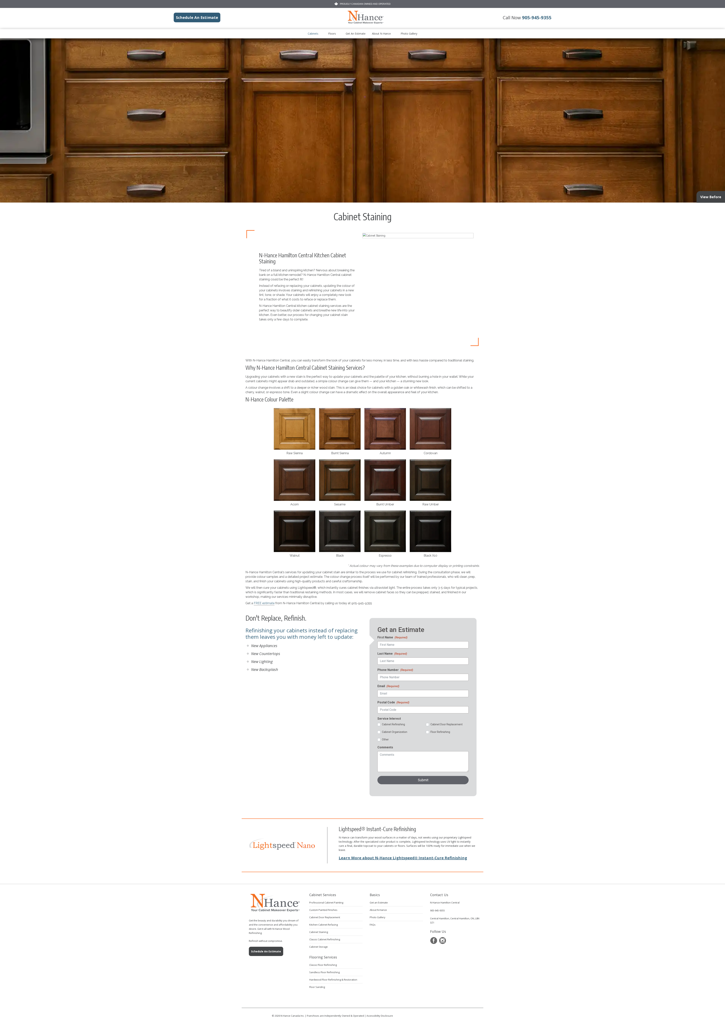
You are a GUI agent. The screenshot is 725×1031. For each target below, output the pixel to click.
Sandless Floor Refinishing (324, 972)
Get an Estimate (356, 33)
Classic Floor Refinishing (323, 965)
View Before (710, 197)
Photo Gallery (409, 33)
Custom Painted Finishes (323, 910)
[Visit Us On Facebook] (433, 940)
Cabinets (313, 33)
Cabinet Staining (318, 932)
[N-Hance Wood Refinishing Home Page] (365, 23)
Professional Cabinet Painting (326, 902)
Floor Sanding (317, 987)
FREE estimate (264, 603)
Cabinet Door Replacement (324, 917)
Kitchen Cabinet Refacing (323, 924)
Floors (332, 33)
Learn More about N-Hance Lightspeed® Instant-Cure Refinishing (403, 857)
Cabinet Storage (318, 946)
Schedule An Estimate (266, 951)
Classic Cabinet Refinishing (324, 939)
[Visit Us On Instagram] (442, 940)
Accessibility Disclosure (379, 1015)
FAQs (373, 924)
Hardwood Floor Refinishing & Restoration (333, 979)
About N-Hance (381, 33)
